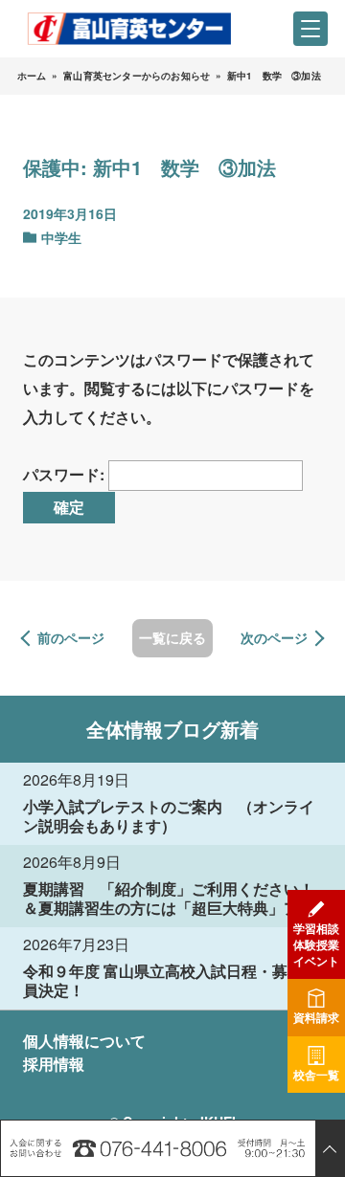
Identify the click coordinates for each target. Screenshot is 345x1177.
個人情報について (84, 1041)
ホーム (32, 75)
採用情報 (53, 1064)
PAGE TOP (329, 1148)
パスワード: (65, 474)
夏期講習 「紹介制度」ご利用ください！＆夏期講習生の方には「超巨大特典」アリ (168, 898)
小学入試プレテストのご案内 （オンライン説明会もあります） (168, 815)
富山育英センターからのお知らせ (136, 75)
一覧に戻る (172, 637)
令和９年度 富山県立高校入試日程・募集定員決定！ (170, 980)
